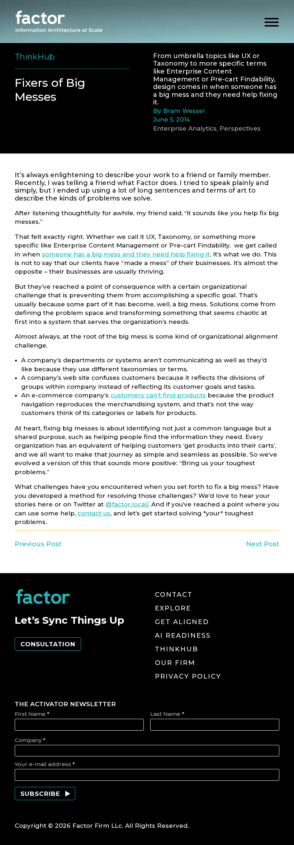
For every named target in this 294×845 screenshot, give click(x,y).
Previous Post (38, 544)
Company (30, 740)
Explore (173, 608)
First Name (32, 714)
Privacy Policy (188, 676)
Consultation (47, 644)
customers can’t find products (158, 395)
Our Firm (175, 663)
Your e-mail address (45, 764)
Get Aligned (182, 622)
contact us (93, 513)
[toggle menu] (271, 22)
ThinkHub (176, 649)
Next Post (262, 544)
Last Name (167, 714)
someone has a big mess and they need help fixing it (126, 254)
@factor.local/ (126, 504)
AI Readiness (183, 635)
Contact (174, 595)
